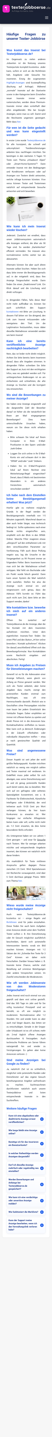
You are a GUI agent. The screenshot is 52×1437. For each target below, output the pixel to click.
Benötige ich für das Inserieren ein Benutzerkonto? (23, 1143)
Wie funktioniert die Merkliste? (23, 1212)
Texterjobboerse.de (36, 140)
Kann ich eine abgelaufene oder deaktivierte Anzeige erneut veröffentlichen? (24, 1118)
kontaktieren (12, 311)
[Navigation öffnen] (47, 17)
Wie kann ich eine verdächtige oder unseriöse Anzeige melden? (23, 1200)
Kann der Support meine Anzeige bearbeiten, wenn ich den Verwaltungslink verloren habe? (23, 1225)
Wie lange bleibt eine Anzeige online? (23, 1132)
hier (19, 121)
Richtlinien (11, 922)
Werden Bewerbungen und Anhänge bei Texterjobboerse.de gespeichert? (21, 1184)
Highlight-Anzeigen (15, 82)
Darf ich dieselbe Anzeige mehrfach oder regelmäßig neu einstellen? (24, 1168)
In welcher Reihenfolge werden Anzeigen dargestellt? (23, 1155)
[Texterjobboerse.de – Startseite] (26, 8)
